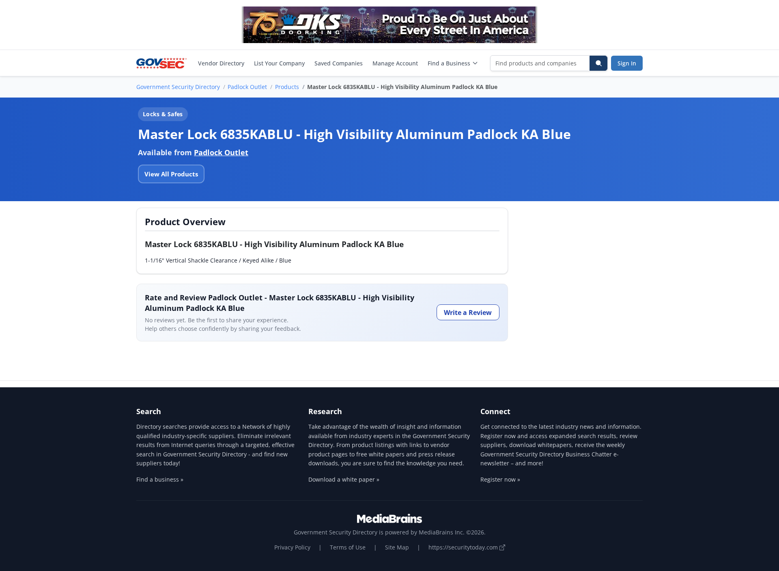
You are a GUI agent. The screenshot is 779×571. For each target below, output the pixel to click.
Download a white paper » (343, 479)
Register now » (500, 479)
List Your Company (279, 63)
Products (287, 87)
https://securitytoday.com (463, 547)
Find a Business (449, 63)
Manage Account (395, 63)
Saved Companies (338, 63)
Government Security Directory (178, 87)
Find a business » (159, 479)
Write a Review (468, 312)
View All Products (171, 174)
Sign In (627, 63)
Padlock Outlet (247, 87)
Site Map (397, 547)
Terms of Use (348, 547)
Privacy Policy (292, 547)
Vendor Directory (221, 63)
